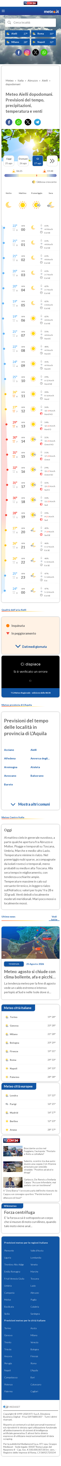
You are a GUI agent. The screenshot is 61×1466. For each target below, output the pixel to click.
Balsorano (37, 775)
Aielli (33, 749)
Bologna (34, 1349)
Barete (8, 784)
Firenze (34, 1356)
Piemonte (9, 1250)
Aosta (33, 1328)
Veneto (34, 1264)
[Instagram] (27, 52)
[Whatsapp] (18, 122)
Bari (32, 1377)
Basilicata (9, 1306)
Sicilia (7, 1313)
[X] (35, 52)
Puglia (33, 1299)
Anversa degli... (40, 758)
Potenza (8, 1384)
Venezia (34, 1342)
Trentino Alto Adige (14, 1264)
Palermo (8, 1391)
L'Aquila (34, 1370)
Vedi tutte (54, 918)
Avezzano (10, 775)
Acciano (9, 749)
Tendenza (14, 964)
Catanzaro (35, 1384)
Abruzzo (34, 1292)
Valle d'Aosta (36, 1250)
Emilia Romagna (12, 1271)
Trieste (8, 1349)
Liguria (7, 1257)
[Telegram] (37, 122)
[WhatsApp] (44, 52)
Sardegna (35, 1313)
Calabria (34, 1306)
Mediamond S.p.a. (30, 1443)
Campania (9, 1292)
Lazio (33, 1285)
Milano (33, 1335)
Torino (7, 1328)
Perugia (8, 1363)
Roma (33, 1363)
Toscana (34, 1278)
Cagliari (34, 1391)
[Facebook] (18, 52)
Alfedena (10, 758)
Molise (7, 1299)
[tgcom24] (30, 3)
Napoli (7, 1370)
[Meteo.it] (51, 11)
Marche (34, 1271)
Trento (7, 1342)
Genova (8, 1335)
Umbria (8, 1285)
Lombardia (35, 1257)
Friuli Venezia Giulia (14, 1278)
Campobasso (11, 1377)
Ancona (8, 1356)
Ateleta (35, 767)
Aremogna (10, 767)
